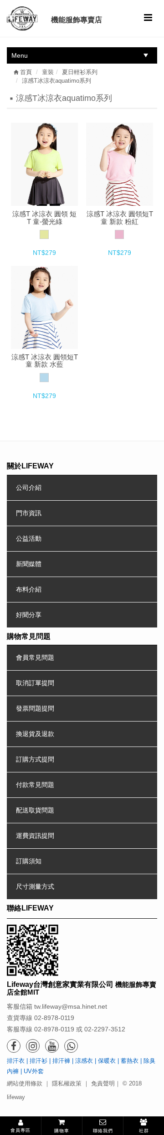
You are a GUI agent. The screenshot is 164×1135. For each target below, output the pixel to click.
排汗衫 (38, 1060)
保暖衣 (107, 1060)
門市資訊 (28, 513)
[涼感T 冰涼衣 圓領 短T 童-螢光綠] (44, 164)
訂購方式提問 (35, 759)
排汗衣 (16, 1060)
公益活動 (28, 538)
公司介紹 (28, 487)
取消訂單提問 (35, 683)
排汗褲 (61, 1060)
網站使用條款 (24, 1083)
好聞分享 (28, 614)
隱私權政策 (67, 1083)
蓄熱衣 (129, 1060)
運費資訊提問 (35, 835)
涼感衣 (84, 1060)
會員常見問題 (35, 657)
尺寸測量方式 (35, 886)
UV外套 (34, 1071)
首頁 (25, 72)
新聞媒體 (28, 564)
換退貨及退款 (35, 733)
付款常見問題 (35, 784)
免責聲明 (103, 1083)
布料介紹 (28, 589)
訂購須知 (28, 861)
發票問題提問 (35, 708)
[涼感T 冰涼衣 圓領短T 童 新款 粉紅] (119, 164)
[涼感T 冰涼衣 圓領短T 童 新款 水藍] (44, 307)
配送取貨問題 (35, 810)
